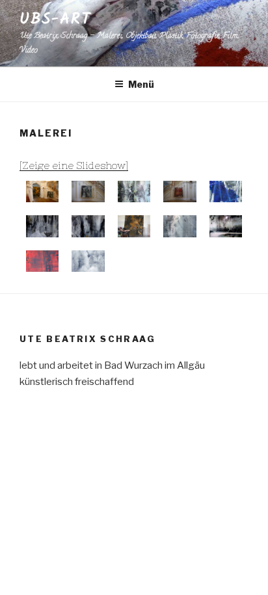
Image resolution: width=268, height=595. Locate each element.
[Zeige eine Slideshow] (74, 165)
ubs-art (55, 19)
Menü (141, 84)
